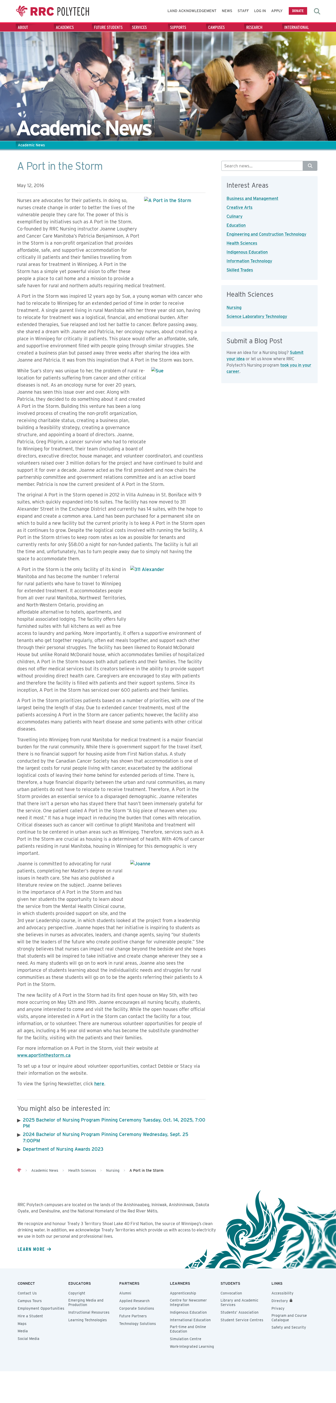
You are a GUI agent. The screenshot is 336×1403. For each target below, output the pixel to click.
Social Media (28, 1339)
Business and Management (252, 198)
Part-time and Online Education (188, 1329)
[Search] (310, 166)
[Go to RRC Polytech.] (19, 1170)
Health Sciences (242, 243)
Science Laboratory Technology (257, 316)
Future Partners (133, 1316)
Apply (277, 11)
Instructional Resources (88, 1312)
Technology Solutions (137, 1324)
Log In (260, 11)
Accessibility (282, 1293)
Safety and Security (288, 1327)
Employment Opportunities (41, 1308)
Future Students (108, 27)
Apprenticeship (183, 1293)
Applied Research (134, 1301)
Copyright (76, 1293)
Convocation (231, 1293)
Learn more (31, 1249)
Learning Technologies (87, 1320)
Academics (65, 27)
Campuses (216, 27)
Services (139, 27)
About (23, 27)
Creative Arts (240, 207)
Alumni (125, 1293)
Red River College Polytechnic (52, 11)
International (296, 27)
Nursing (234, 307)
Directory (279, 1301)
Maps (22, 1324)
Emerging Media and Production (85, 1302)
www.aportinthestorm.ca (44, 1055)
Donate (298, 10)
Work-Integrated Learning (192, 1346)
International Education (190, 1320)
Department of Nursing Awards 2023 (63, 1149)
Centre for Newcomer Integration (188, 1302)
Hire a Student (30, 1316)
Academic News (31, 145)
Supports (178, 27)
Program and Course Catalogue (289, 1317)
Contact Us (27, 1293)
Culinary (235, 216)
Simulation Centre (185, 1339)
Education (236, 225)
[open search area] (317, 11)
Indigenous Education (247, 252)
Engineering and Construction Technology (266, 234)
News (227, 11)
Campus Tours (30, 1301)
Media (23, 1331)
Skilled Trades (240, 270)
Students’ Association (239, 1312)
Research (254, 27)
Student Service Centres (241, 1320)
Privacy (278, 1308)
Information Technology (249, 261)
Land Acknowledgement (192, 11)
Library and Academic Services (239, 1302)
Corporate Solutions (136, 1308)
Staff (243, 11)
